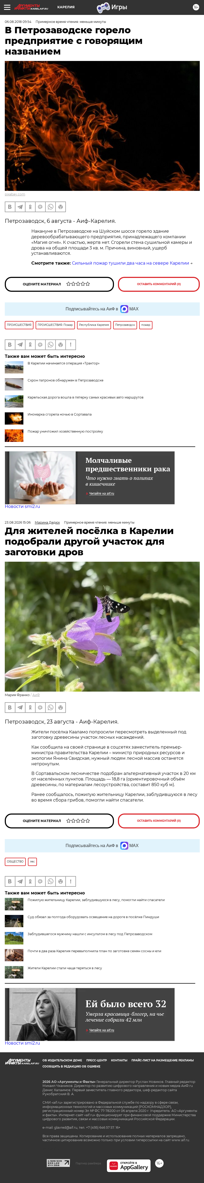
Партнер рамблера (88, 1163)
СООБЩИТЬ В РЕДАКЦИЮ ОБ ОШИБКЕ (71, 1066)
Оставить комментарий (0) (159, 284)
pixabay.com (15, 194)
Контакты (119, 1060)
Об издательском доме (62, 1060)
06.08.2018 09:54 (18, 22)
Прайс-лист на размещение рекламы (162, 1060)
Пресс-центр (96, 1060)
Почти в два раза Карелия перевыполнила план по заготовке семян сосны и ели (94, 951)
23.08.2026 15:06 (18, 522)
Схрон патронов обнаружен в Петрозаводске (65, 380)
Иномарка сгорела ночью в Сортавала (60, 414)
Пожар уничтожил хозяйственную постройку (65, 431)
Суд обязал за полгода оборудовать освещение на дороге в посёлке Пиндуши (93, 917)
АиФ (36, 695)
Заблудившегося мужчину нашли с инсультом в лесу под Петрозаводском (90, 934)
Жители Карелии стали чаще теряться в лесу (65, 968)
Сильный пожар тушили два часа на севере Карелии (130, 263)
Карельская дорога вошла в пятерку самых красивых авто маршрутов (85, 397)
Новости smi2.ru (22, 506)
